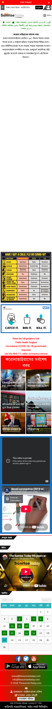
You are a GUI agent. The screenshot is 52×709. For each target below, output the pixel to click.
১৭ (4, 633)
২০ (26, 633)
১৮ (12, 633)
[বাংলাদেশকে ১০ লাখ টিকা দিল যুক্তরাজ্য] (38, 401)
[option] (26, 402)
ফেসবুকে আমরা (6, 537)
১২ (19, 626)
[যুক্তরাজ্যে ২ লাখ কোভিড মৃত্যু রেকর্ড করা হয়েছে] (13, 380)
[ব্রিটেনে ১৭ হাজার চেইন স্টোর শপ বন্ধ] (38, 423)
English (39, 7)
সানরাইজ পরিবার (26, 698)
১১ (12, 626)
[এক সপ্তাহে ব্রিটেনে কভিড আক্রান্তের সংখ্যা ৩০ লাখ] (38, 380)
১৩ (26, 626)
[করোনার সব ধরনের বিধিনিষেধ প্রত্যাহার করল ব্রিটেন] (13, 423)
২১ (33, 633)
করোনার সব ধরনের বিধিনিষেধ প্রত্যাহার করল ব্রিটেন (12, 429)
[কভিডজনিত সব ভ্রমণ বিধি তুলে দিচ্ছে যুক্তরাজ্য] (13, 401)
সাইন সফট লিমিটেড (37, 706)
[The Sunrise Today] (12, 15)
